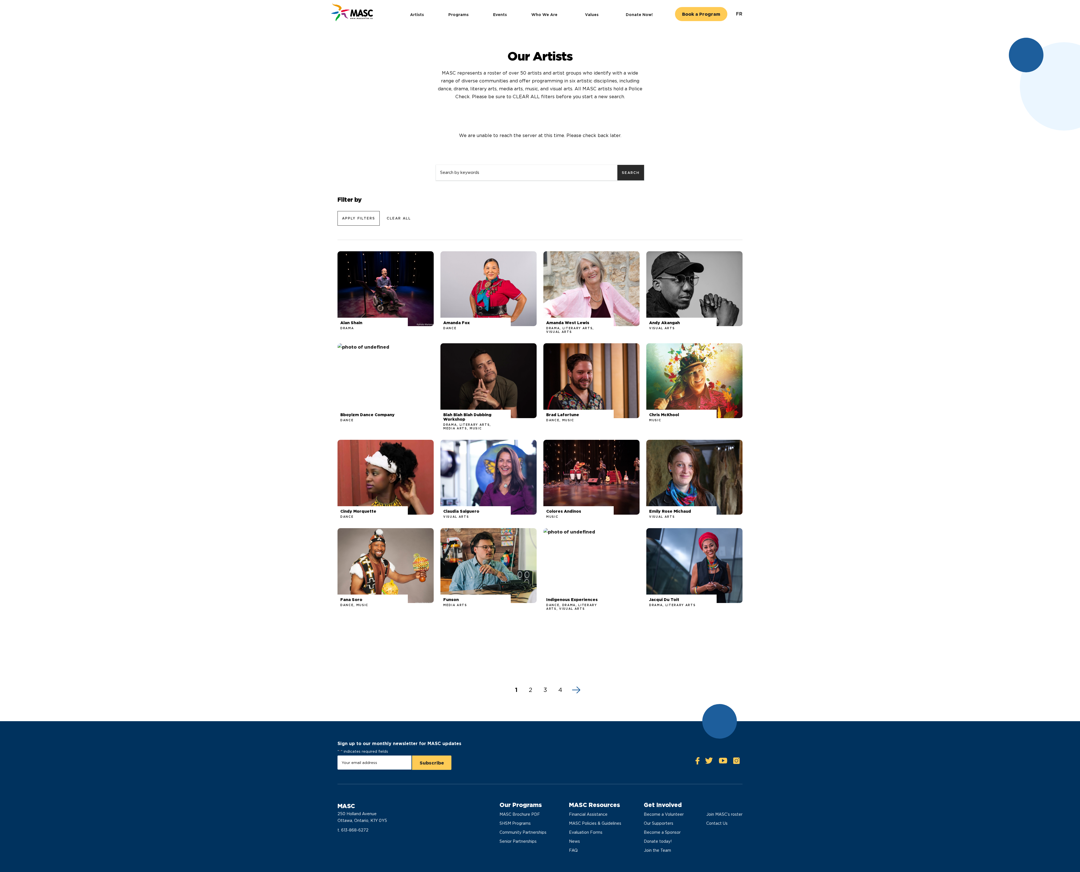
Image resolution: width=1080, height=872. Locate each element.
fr (739, 14)
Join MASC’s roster (724, 814)
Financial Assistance (588, 814)
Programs (458, 14)
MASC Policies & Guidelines (595, 823)
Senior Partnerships (518, 841)
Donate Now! (639, 14)
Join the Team (657, 850)
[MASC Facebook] (697, 762)
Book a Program (701, 14)
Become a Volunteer (664, 814)
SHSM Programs (515, 823)
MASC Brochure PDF (520, 814)
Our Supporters (658, 823)
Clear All (399, 218)
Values (591, 14)
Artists (417, 14)
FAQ (573, 850)
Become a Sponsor (662, 832)
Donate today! (658, 841)
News (574, 841)
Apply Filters (358, 218)
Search (631, 173)
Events (500, 14)
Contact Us (717, 823)
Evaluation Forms (585, 832)
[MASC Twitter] (709, 762)
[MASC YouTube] (723, 762)
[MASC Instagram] (736, 762)
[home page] (351, 13)
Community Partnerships (523, 832)
